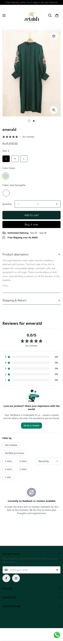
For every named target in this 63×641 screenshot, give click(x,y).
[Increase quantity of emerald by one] (56, 204)
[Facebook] (6, 578)
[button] (57, 15)
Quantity (6, 204)
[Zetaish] (31, 15)
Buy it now (31, 224)
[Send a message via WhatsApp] (56, 635)
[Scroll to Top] (57, 624)
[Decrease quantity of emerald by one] (18, 204)
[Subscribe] (57, 570)
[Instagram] (16, 578)
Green (5, 176)
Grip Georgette (6, 193)
